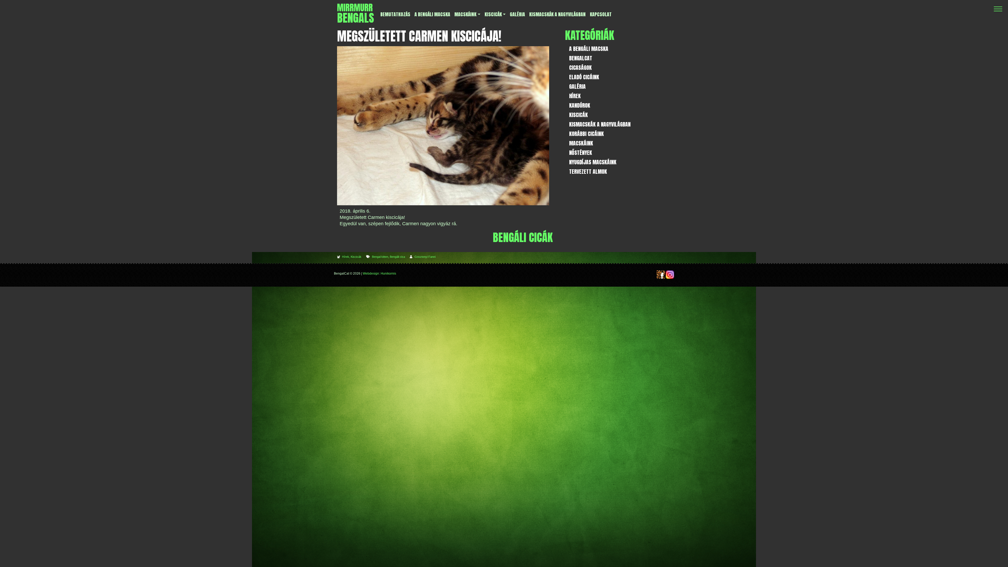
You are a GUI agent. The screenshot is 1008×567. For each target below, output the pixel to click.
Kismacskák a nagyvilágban (600, 124)
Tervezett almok (588, 171)
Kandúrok (579, 105)
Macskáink (581, 143)
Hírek (345, 256)
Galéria (577, 86)
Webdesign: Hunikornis (379, 273)
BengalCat (580, 58)
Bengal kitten (380, 256)
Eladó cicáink (584, 77)
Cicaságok (580, 68)
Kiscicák (356, 256)
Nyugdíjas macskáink (592, 162)
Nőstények (580, 153)
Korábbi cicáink (586, 134)
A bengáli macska (588, 49)
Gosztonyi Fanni (424, 256)
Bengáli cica (397, 256)
